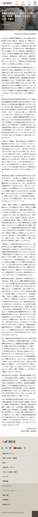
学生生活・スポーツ (9, 467)
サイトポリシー (7, 486)
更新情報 (5, 481)
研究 (4, 463)
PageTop (35, 514)
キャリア (5, 477)
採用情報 (5, 500)
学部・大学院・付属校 (10, 458)
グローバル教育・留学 (10, 472)
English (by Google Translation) (25, 34)
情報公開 (5, 495)
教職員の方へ (7, 504)
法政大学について (8, 453)
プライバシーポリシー (10, 490)
